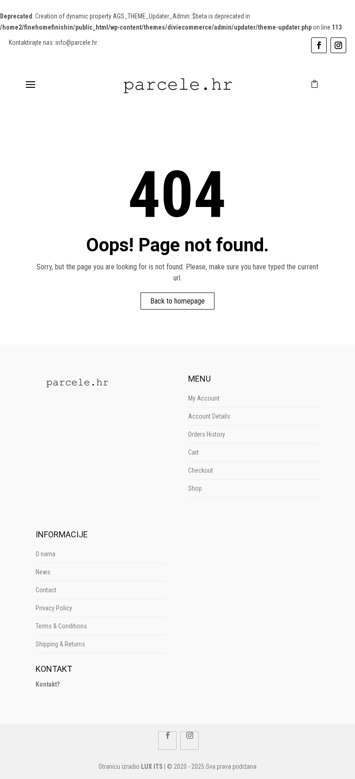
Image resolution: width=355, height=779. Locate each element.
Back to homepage (177, 301)
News (43, 572)
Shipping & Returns (60, 644)
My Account (204, 398)
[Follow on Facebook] (319, 45)
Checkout (200, 470)
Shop (195, 488)
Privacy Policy (54, 608)
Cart (193, 452)
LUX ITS (152, 766)
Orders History (206, 434)
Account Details (209, 416)
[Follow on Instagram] (338, 45)
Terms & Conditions (61, 626)
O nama (45, 554)
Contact (46, 590)
